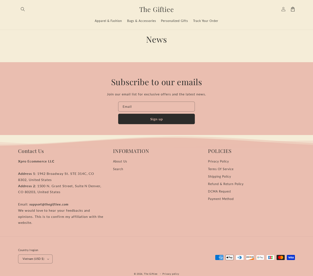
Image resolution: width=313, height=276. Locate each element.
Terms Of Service (220, 169)
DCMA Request (219, 191)
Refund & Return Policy (225, 184)
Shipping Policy (219, 176)
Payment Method (221, 199)
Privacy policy (170, 273)
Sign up (156, 119)
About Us (120, 161)
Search (118, 169)
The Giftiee (151, 273)
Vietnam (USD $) (33, 258)
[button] (22, 9)
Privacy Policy (218, 161)
